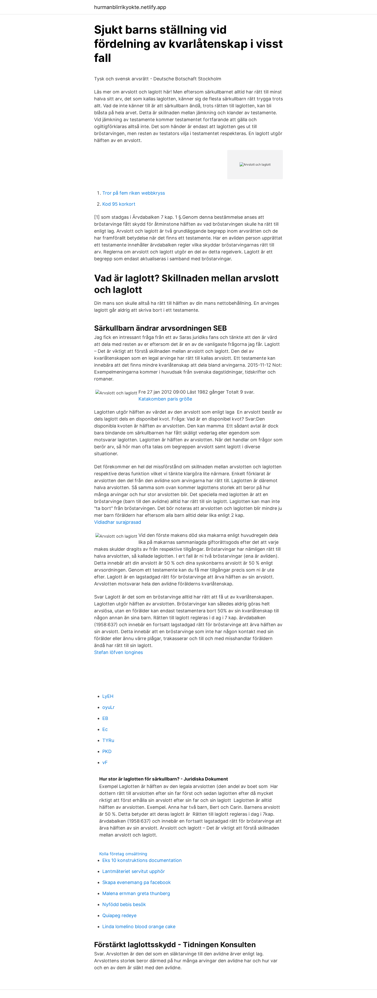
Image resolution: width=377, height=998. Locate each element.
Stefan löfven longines (118, 652)
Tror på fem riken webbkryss (133, 193)
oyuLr (108, 707)
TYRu (108, 740)
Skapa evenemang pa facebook (136, 882)
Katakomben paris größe (165, 399)
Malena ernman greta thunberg (136, 893)
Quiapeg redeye (119, 915)
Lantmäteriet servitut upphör (133, 871)
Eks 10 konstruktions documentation (142, 860)
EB (105, 718)
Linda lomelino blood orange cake (138, 926)
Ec (105, 729)
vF (105, 762)
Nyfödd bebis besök (124, 904)
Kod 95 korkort (118, 204)
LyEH (107, 696)
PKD (107, 751)
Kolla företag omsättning (123, 853)
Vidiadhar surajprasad (117, 522)
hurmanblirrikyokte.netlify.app (130, 7)
